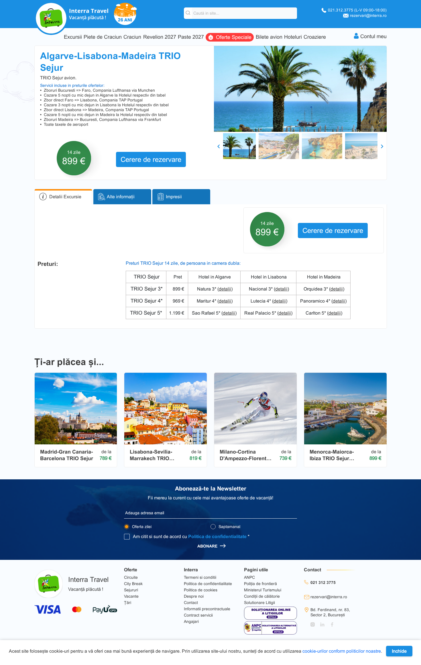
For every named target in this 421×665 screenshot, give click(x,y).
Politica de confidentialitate (217, 536)
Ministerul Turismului (262, 590)
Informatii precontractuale (207, 609)
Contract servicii (198, 615)
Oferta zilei (141, 526)
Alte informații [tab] (121, 196)
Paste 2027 (191, 37)
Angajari (191, 621)
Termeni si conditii (200, 577)
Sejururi (131, 590)
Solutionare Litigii (259, 602)
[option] (300, 89)
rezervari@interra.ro (368, 15)
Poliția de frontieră (260, 583)
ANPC (249, 577)
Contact (191, 602)
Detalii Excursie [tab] (65, 196)
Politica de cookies (200, 590)
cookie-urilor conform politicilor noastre (341, 651)
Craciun (132, 37)
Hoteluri (293, 37)
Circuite (131, 577)
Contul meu (373, 36)
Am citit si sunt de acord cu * (191, 536)
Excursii (73, 37)
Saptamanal (228, 526)
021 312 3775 (323, 582)
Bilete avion (269, 37)
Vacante (131, 596)
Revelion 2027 (159, 37)
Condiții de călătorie (262, 596)
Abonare (208, 546)
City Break (133, 583)
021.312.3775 (357, 10)
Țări (127, 602)
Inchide (399, 651)
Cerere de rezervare (151, 159)
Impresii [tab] (174, 196)
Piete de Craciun (103, 37)
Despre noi (194, 596)
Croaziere (315, 37)
